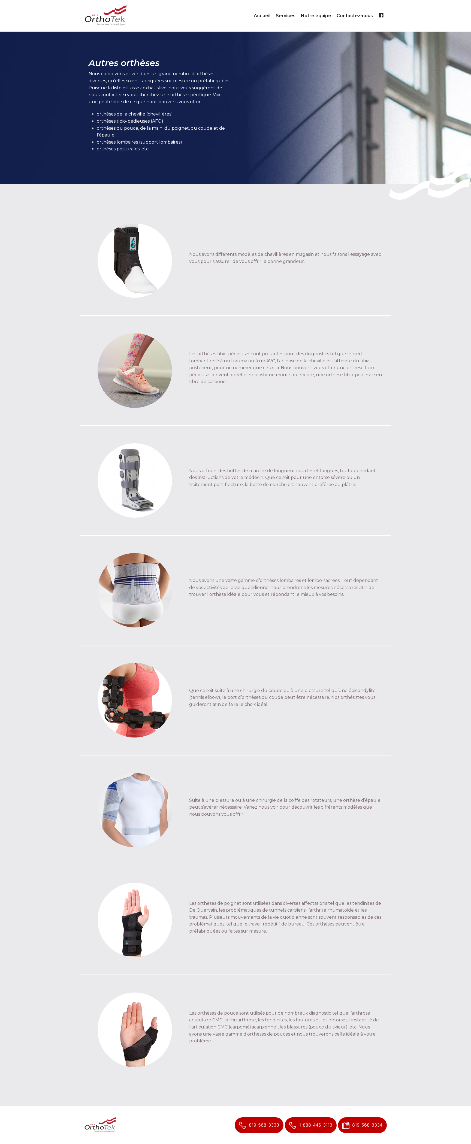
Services (285, 15)
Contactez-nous (355, 15)
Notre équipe (316, 15)
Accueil (262, 15)
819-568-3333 (264, 1125)
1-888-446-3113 (315, 1125)
